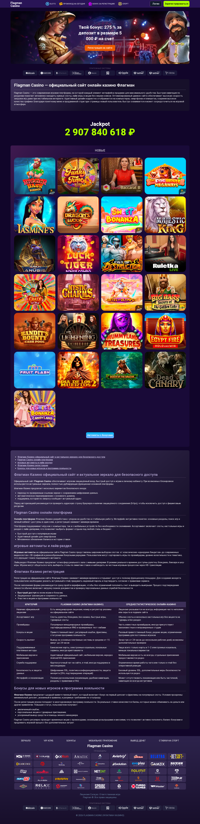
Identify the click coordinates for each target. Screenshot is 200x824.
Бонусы (71, 741)
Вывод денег (138, 741)
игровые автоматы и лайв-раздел (35, 462)
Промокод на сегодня (74, 4)
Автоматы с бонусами (100, 435)
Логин (155, 3)
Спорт (125, 4)
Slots (53, 4)
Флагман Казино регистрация (33, 465)
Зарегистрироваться (176, 3)
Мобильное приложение (103, 741)
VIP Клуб (48, 741)
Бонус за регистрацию (104, 4)
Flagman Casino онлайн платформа (35, 459)
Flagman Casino (16, 3)
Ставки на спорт (169, 741)
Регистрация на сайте (100, 47)
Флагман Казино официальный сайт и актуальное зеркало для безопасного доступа (61, 457)
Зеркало (26, 741)
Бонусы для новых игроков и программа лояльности (44, 468)
